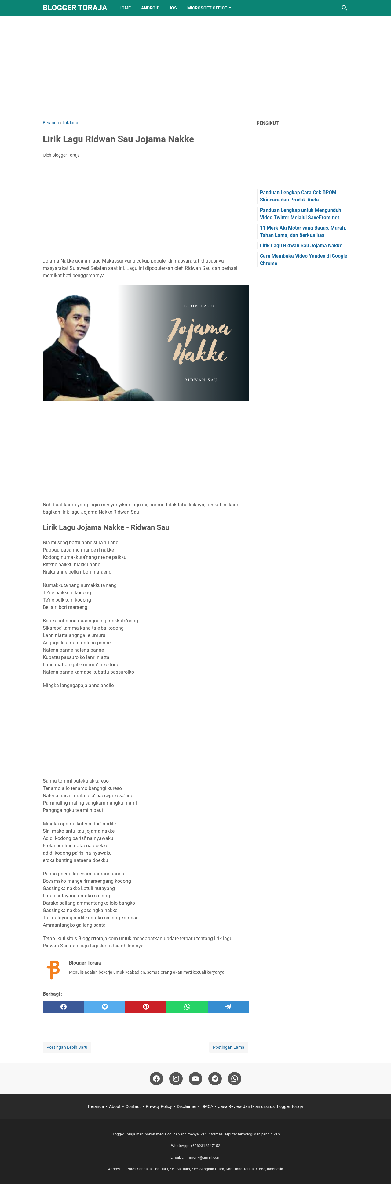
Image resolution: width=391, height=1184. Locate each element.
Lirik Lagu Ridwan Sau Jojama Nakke (301, 245)
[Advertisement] (195, 67)
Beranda (96, 1106)
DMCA (207, 1106)
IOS (173, 7)
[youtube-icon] (195, 1078)
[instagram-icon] (176, 1078)
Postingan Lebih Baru (66, 1047)
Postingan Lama (228, 1047)
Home (125, 7)
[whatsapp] (187, 1007)
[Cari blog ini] (344, 8)
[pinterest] (145, 1007)
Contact (133, 1106)
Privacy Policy (159, 1106)
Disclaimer (186, 1106)
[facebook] (63, 1007)
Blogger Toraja (75, 7)
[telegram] (228, 1007)
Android (150, 7)
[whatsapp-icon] (234, 1078)
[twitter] (104, 1007)
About (115, 1106)
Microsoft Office (207, 7)
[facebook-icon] (156, 1078)
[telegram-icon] (215, 1078)
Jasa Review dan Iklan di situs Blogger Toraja (260, 1106)
